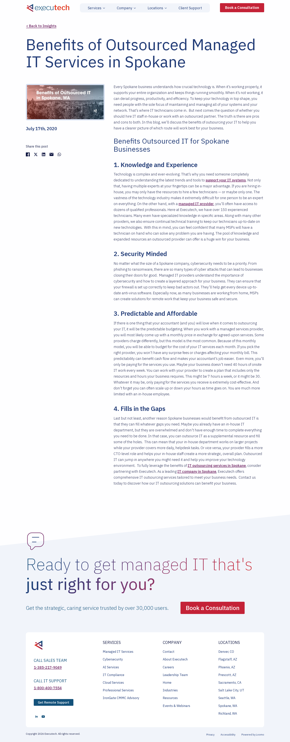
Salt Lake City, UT (231, 690)
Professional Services (118, 690)
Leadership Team (175, 674)
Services (94, 8)
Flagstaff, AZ (227, 659)
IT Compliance (113, 674)
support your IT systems (226, 180)
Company (124, 8)
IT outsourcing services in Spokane (217, 465)
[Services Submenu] (103, 8)
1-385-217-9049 (48, 667)
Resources (170, 697)
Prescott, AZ (227, 674)
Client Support (190, 8)
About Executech (175, 659)
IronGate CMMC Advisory (121, 697)
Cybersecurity (113, 659)
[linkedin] (36, 716)
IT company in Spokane (196, 471)
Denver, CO (226, 651)
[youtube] (43, 716)
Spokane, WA (227, 705)
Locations (155, 8)
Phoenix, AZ (226, 667)
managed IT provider (196, 204)
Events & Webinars (176, 705)
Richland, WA (227, 713)
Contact (168, 651)
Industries (170, 690)
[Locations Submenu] (165, 8)
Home (167, 682)
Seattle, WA (226, 697)
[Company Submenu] (134, 8)
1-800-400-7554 (48, 688)
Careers (168, 667)
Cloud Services (113, 682)
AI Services (111, 667)
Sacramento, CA (229, 682)
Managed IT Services (118, 651)
